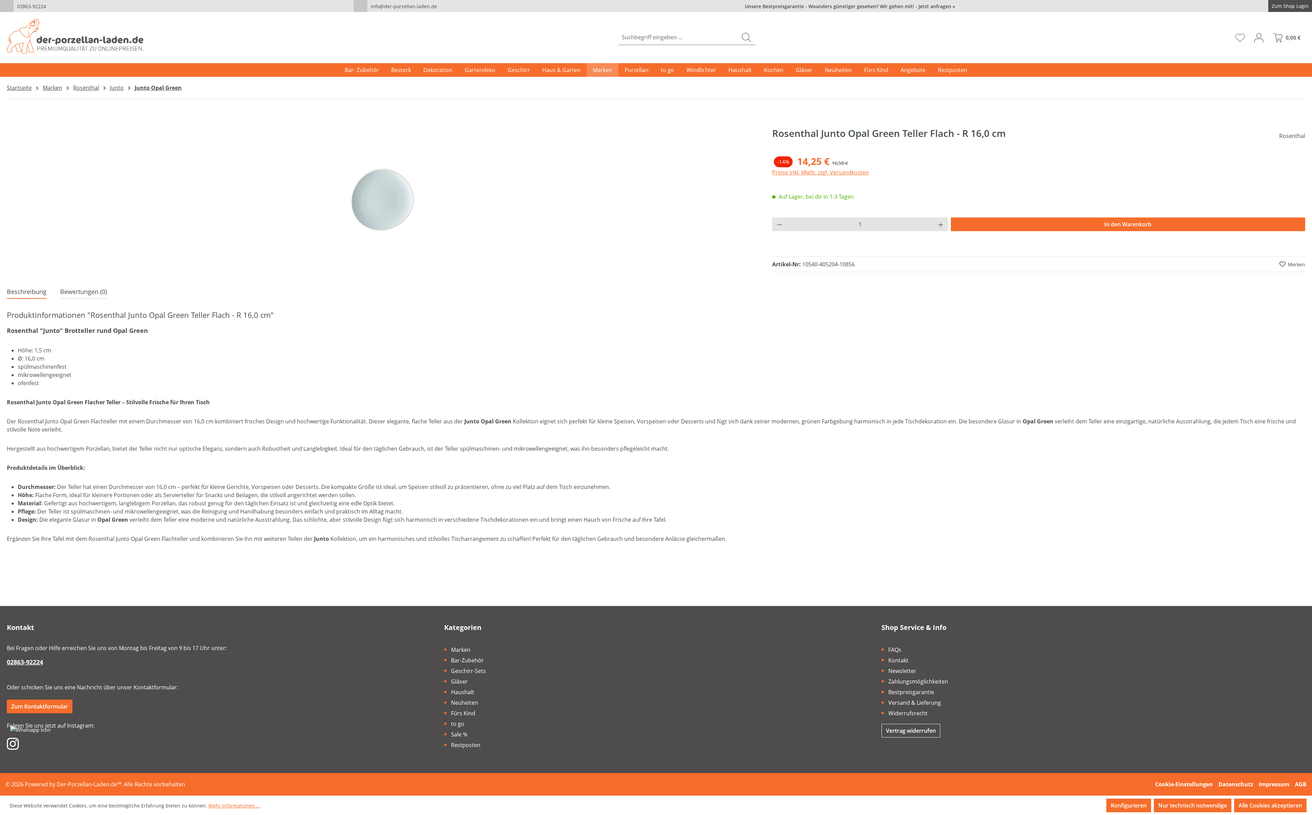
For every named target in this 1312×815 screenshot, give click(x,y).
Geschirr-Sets (468, 671)
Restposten (465, 745)
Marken (460, 650)
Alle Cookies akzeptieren (1270, 805)
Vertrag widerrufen (911, 730)
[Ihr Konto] (1258, 37)
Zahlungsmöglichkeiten (918, 681)
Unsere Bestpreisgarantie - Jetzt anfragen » (850, 6)
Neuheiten (464, 702)
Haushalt (462, 692)
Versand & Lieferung (914, 702)
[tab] (26, 292)
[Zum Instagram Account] (13, 743)
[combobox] (678, 37)
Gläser (459, 681)
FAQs (894, 650)
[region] (382, 199)
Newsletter (902, 671)
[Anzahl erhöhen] (941, 224)
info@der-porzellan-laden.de (404, 6)
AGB (1301, 784)
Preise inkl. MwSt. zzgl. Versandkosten (820, 172)
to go (457, 724)
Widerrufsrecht (908, 713)
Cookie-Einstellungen (1184, 784)
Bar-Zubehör (467, 660)
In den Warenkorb (1127, 224)
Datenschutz (1235, 784)
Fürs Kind (463, 713)
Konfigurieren (1129, 805)
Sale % (459, 734)
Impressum (1274, 784)
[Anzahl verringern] (779, 224)
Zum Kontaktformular (39, 706)
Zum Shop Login (1290, 6)
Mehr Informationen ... (234, 805)
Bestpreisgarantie (911, 692)
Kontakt (898, 660)
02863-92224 (31, 6)
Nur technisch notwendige (1192, 805)
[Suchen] (746, 37)
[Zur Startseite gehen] (75, 36)
